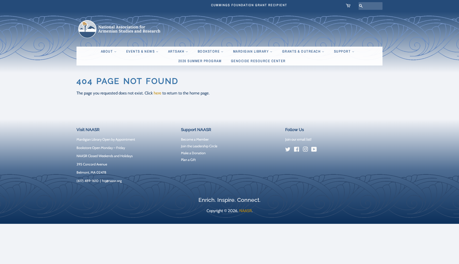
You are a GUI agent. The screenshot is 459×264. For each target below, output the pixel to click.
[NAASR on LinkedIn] (322, 150)
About (107, 51)
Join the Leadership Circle (199, 146)
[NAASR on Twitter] (287, 150)
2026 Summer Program (200, 60)
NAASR (245, 210)
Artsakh (177, 51)
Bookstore (209, 51)
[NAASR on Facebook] (296, 150)
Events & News (141, 51)
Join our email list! (298, 139)
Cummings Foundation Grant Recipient (249, 5)
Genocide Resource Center (258, 60)
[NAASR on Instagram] (305, 150)
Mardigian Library (251, 51)
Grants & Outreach (302, 51)
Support (343, 51)
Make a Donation (193, 153)
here (157, 93)
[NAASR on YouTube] (314, 150)
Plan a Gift (188, 160)
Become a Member (195, 139)
